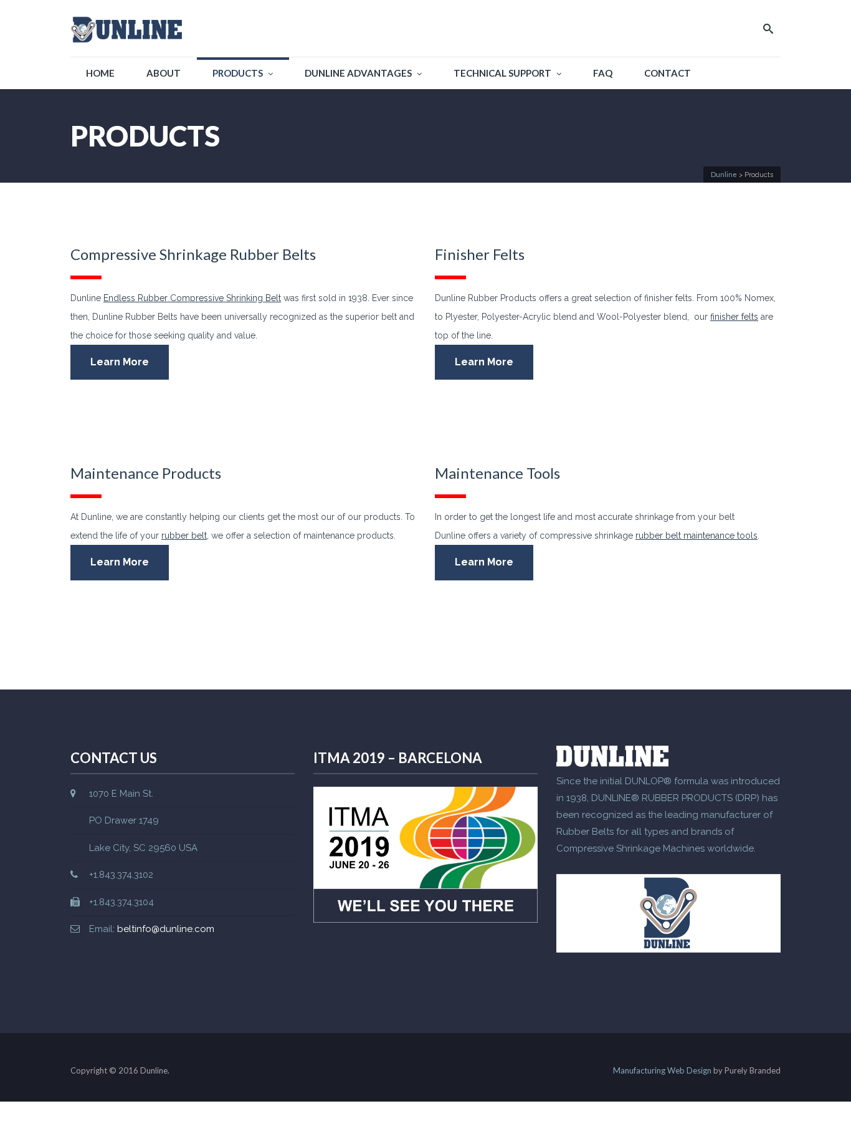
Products (237, 73)
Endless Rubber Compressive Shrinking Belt (192, 298)
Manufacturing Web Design (662, 1070)
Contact (667, 73)
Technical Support (502, 73)
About (163, 73)
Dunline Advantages (358, 73)
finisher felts (734, 317)
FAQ (602, 73)
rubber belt (184, 536)
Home (100, 73)
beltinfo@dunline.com (165, 929)
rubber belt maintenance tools (696, 536)
